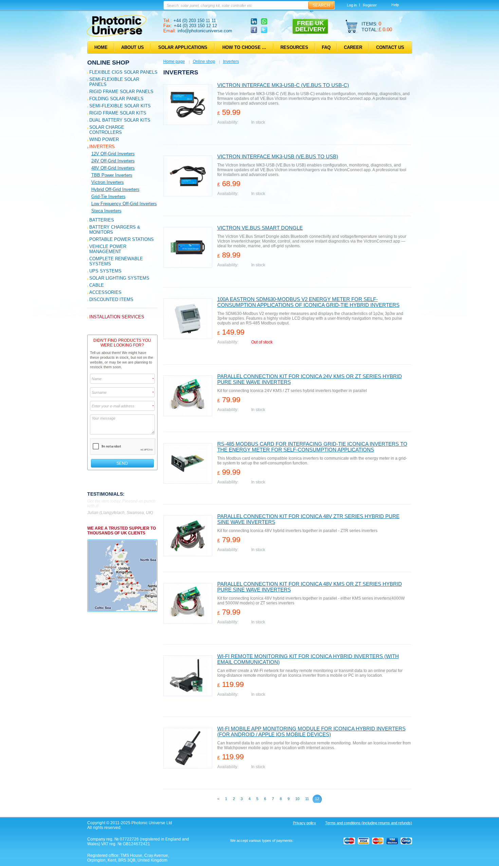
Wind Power (104, 139)
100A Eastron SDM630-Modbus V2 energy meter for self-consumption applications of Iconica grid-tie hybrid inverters (308, 302)
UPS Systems (105, 270)
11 (307, 799)
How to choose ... (244, 47)
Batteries (101, 220)
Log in (352, 5)
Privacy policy (304, 823)
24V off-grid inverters (113, 160)
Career (353, 47)
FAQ (326, 47)
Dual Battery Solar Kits (119, 120)
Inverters (102, 146)
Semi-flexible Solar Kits (120, 105)
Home (101, 47)
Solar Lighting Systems (119, 278)
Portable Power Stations (121, 239)
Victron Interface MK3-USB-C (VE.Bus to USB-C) (283, 85)
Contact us (390, 47)
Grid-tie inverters (108, 196)
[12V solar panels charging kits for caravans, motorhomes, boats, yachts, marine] (116, 35)
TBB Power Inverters (111, 175)
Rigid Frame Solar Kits (117, 113)
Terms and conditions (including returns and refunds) (368, 823)
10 (297, 799)
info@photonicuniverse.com (205, 30)
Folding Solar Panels (116, 98)
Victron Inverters (107, 182)
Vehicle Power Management (107, 249)
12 (317, 799)
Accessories (105, 292)
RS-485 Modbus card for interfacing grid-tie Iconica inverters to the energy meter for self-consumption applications (312, 447)
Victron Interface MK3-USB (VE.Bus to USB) (277, 156)
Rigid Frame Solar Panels (121, 91)
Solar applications (182, 47)
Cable (96, 285)
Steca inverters (106, 210)
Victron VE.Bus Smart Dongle (260, 228)
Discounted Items (111, 299)
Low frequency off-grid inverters (124, 203)
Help (395, 5)
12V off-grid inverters (113, 153)
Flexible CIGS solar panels (123, 72)
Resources (294, 47)
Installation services (116, 316)
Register (370, 5)
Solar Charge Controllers (106, 130)
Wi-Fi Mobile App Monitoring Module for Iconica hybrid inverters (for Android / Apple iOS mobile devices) (311, 731)
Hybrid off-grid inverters (115, 189)
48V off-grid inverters (113, 168)
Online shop (108, 62)
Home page (174, 61)
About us (132, 47)
